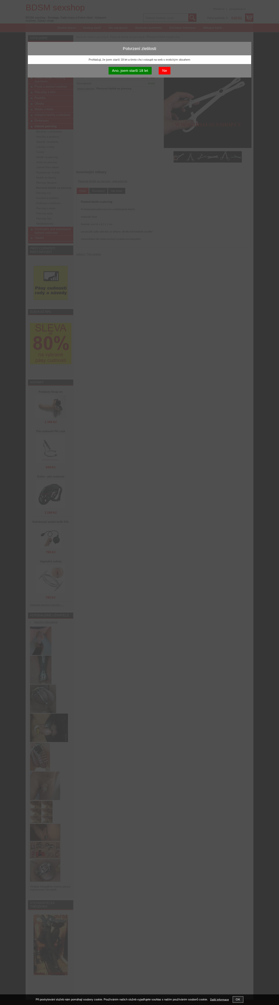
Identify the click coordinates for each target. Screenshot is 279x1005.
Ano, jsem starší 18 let (130, 71)
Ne (164, 71)
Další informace (219, 999)
